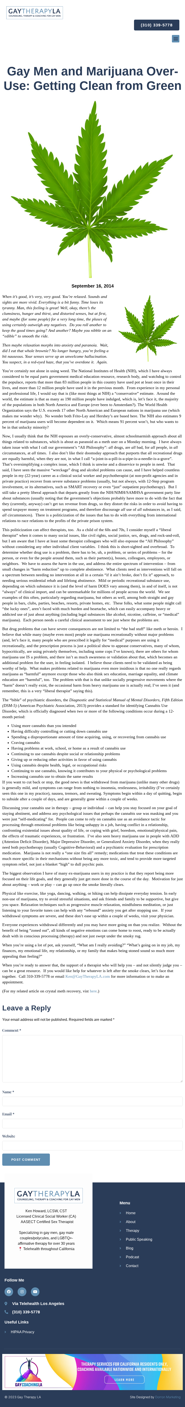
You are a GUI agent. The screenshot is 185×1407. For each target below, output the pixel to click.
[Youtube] (35, 1291)
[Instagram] (22, 1291)
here (93, 991)
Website (8, 1136)
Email (8, 1114)
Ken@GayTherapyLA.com (87, 976)
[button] (175, 38)
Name (8, 1091)
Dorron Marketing (167, 1397)
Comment (11, 1030)
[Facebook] (9, 1291)
